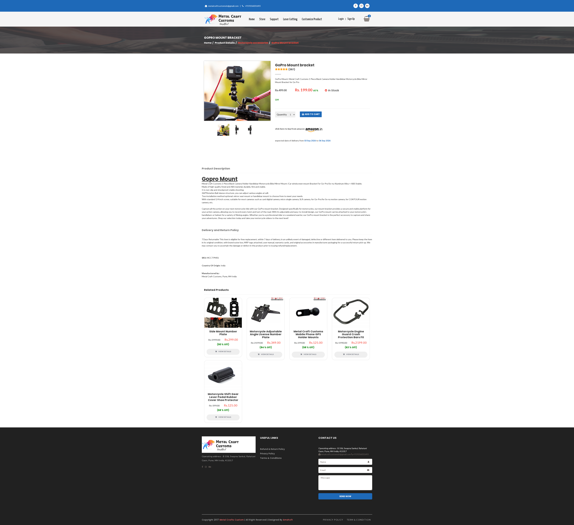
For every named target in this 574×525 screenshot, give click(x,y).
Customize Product (312, 19)
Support (274, 19)
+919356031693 (253, 6)
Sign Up (351, 18)
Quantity (282, 114)
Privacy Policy (267, 453)
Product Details (224, 43)
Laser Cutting (290, 19)
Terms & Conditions (271, 458)
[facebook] (202, 467)
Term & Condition (359, 519)
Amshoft (288, 519)
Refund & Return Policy (272, 449)
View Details (223, 310)
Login (341, 18)
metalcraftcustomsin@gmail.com (223, 6)
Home (252, 19)
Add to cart (312, 114)
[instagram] (206, 467)
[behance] (210, 467)
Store (262, 19)
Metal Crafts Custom (232, 519)
